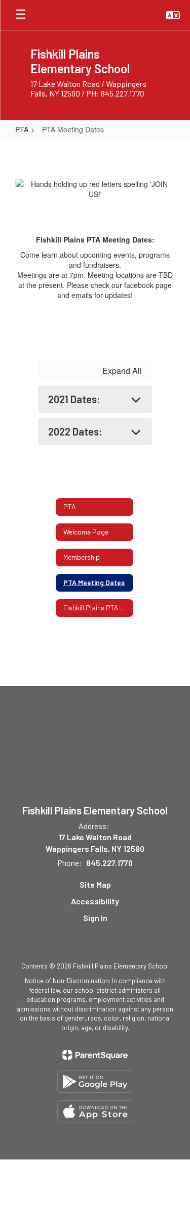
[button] (173, 15)
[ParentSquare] (95, 1054)
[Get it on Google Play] (95, 1081)
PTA (21, 129)
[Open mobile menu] (21, 15)
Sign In (95, 918)
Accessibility (95, 901)
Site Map (95, 884)
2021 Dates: (74, 399)
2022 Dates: (75, 431)
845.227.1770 (109, 862)
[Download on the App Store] (95, 1111)
